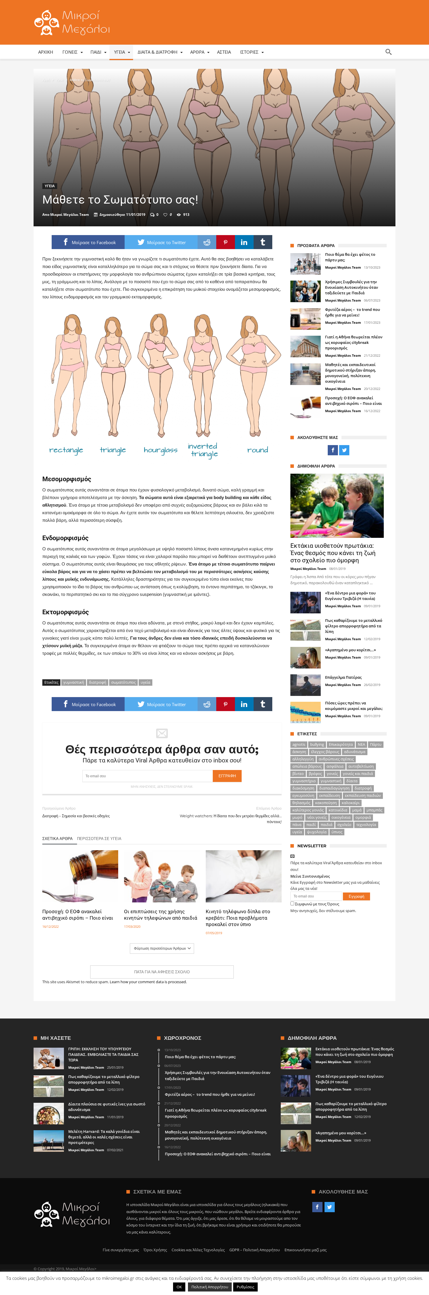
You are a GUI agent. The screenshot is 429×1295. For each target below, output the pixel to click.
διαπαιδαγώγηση (334, 788)
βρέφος (315, 773)
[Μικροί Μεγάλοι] (73, 9)
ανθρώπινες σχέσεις (336, 759)
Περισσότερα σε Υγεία (99, 838)
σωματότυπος (123, 682)
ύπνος (337, 831)
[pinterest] (225, 242)
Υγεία (59, 80)
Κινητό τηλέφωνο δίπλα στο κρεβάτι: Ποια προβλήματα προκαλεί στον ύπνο (238, 918)
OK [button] (179, 1286)
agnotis (298, 744)
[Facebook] (333, 450)
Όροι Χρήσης (155, 1249)
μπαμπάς (374, 810)
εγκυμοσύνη (303, 795)
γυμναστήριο (304, 780)
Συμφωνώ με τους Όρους (317, 904)
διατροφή (97, 682)
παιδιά (326, 824)
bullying (317, 744)
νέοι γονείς (317, 817)
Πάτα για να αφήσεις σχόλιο (162, 972)
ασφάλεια (335, 766)
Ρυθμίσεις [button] (245, 1286)
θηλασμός (301, 802)
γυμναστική (73, 682)
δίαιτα (352, 780)
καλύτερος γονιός (308, 810)
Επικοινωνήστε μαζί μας (306, 1249)
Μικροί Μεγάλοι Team (69, 214)
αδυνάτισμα (354, 751)
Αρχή (46, 80)
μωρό (297, 817)
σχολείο (344, 824)
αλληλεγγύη (303, 759)
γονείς (332, 773)
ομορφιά (363, 817)
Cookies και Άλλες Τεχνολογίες (198, 1249)
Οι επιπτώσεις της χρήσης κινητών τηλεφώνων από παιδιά (160, 915)
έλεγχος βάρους (325, 751)
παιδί (311, 824)
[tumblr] (263, 242)
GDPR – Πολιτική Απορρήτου (254, 1249)
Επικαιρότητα (341, 744)
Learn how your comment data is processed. (148, 981)
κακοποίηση (326, 802)
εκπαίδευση (329, 795)
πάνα (296, 824)
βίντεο (298, 773)
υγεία (145, 682)
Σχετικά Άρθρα (57, 838)
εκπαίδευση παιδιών (363, 795)
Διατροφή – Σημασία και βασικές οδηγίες (76, 812)
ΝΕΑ (361, 744)
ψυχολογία (317, 831)
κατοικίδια (338, 810)
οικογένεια (341, 817)
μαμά (357, 810)
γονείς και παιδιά (358, 773)
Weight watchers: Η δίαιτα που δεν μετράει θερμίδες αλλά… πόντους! (231, 815)
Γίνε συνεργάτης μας (121, 1249)
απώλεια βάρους (307, 766)
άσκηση (299, 751)
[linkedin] (244, 242)
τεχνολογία (366, 824)
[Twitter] (344, 450)
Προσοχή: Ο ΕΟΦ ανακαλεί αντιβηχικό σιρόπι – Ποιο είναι (77, 915)
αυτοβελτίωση (361, 766)
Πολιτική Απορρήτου (209, 1286)
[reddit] (207, 242)
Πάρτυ (375, 744)
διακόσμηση (303, 788)
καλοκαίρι (351, 802)
